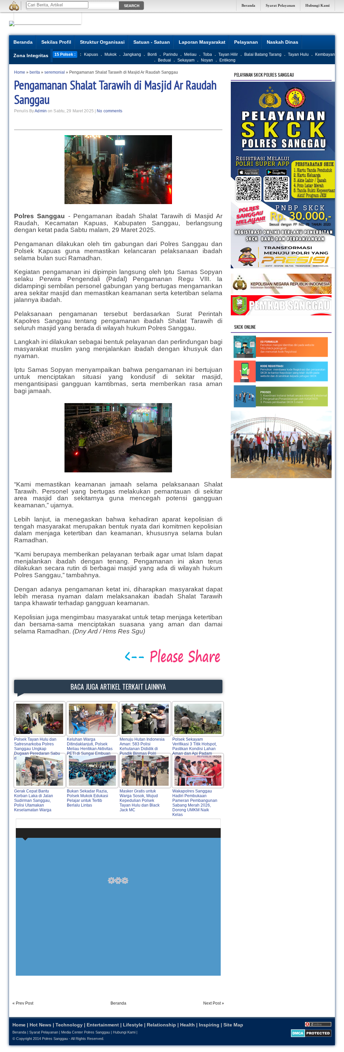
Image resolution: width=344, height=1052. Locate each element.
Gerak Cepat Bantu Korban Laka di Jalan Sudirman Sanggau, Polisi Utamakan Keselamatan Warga (33, 800)
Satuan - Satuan (151, 42)
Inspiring (209, 1024)
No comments (109, 111)
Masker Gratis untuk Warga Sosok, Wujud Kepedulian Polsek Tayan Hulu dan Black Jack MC (140, 800)
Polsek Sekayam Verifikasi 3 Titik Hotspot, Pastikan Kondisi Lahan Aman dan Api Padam (194, 746)
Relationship (161, 1024)
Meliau (190, 54)
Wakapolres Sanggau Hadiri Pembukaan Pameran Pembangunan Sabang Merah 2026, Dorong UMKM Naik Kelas (194, 803)
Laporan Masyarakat (202, 42)
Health (187, 1024)
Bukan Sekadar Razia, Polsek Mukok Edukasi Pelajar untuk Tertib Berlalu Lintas (87, 798)
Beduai (164, 60)
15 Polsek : (65, 54)
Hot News (40, 1024)
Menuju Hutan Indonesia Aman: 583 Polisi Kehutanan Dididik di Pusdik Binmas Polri (142, 746)
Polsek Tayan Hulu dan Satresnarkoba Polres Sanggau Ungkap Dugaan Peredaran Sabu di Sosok (37, 749)
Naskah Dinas (282, 42)
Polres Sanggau (55, 1039)
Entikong (227, 60)
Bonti (152, 54)
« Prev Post (22, 1003)
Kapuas (91, 54)
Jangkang (132, 54)
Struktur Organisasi (102, 42)
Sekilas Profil (56, 42)
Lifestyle (133, 1024)
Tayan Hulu (298, 54)
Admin (41, 111)
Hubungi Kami (317, 5)
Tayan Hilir (228, 54)
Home (19, 1024)
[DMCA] (311, 1036)
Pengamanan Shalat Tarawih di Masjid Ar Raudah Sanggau (115, 92)
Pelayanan (246, 42)
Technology (69, 1024)
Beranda (248, 5)
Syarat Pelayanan (280, 5)
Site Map (233, 1024)
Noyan (207, 60)
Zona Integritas (30, 55)
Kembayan (325, 54)
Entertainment (103, 1024)
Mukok (110, 54)
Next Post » (213, 1003)
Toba (207, 54)
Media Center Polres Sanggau (85, 1032)
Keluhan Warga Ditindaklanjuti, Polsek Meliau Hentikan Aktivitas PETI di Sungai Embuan (90, 746)
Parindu (170, 54)
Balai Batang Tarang (263, 54)
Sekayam (186, 60)
